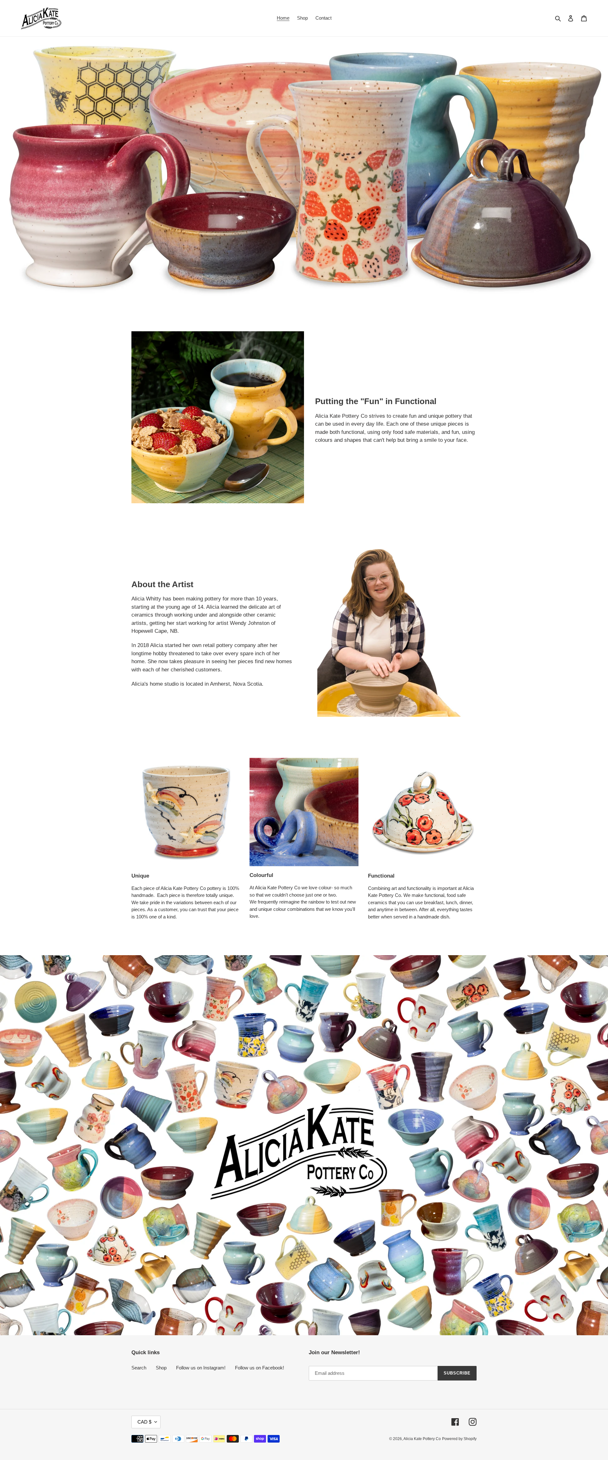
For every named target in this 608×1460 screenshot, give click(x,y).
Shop (161, 1367)
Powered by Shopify (459, 1439)
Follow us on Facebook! (259, 1367)
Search (138, 1367)
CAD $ (144, 1422)
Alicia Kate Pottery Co (422, 1439)
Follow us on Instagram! (200, 1367)
